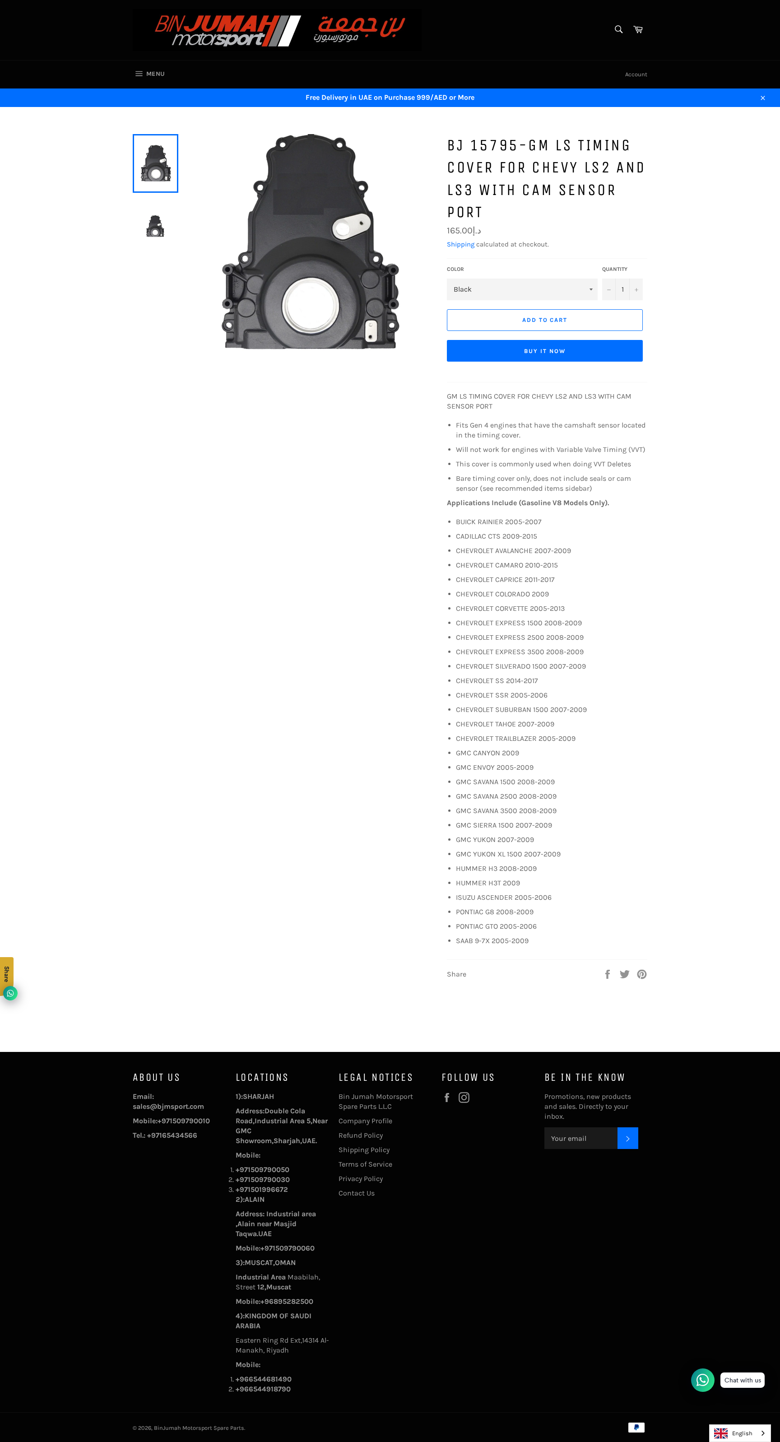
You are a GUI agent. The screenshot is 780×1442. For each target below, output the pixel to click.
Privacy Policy (361, 1178)
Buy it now (545, 351)
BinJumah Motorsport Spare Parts (199, 1427)
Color (455, 269)
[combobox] (740, 1433)
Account (636, 74)
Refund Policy (361, 1135)
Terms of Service (365, 1164)
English (742, 1433)
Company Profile (365, 1120)
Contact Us (357, 1193)
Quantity (614, 269)
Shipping (460, 244)
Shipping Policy (364, 1149)
